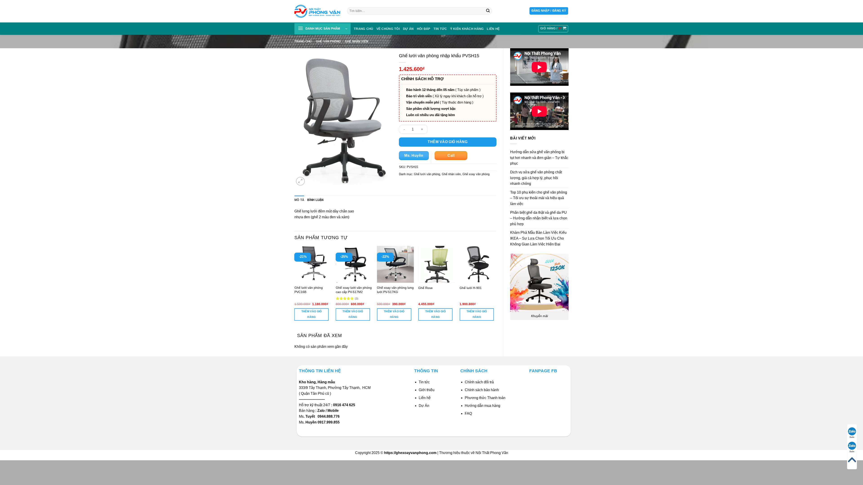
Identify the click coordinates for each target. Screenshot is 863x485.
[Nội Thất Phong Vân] (317, 11)
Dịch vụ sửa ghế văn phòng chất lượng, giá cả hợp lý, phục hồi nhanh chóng (536, 177)
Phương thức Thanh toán (485, 398)
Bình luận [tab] (315, 200)
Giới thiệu (426, 390)
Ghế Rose (425, 288)
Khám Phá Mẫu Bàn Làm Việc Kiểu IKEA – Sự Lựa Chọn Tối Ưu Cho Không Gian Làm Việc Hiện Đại (538, 238)
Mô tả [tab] (299, 200)
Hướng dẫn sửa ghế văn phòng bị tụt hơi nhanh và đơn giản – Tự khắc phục (539, 157)
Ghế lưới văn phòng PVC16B (308, 290)
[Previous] (294, 287)
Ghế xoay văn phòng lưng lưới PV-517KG (395, 290)
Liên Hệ (493, 29)
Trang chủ (363, 29)
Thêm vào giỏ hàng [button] (311, 314)
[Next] (496, 287)
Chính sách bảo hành (482, 390)
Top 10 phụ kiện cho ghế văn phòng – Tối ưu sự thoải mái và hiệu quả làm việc (538, 198)
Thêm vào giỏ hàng (447, 142)
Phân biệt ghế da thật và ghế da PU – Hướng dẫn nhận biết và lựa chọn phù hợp (538, 218)
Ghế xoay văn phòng (476, 174)
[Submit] (488, 11)
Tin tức (440, 29)
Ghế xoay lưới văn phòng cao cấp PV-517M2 (354, 290)
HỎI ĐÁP (423, 29)
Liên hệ (425, 398)
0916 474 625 (344, 405)
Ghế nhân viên (356, 41)
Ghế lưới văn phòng (427, 174)
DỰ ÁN (408, 29)
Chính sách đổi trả (479, 382)
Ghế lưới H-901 (471, 288)
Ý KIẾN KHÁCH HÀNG (467, 29)
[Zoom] (300, 181)
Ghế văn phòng (328, 41)
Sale (852, 437)
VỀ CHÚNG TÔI (388, 29)
